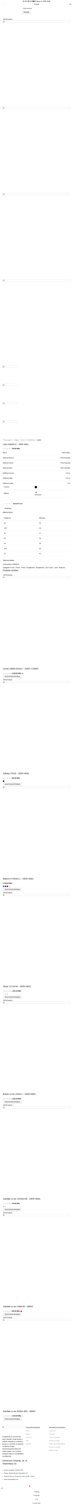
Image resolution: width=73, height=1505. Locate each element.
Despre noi (52, 1431)
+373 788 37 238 (28, 1)
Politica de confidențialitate (57, 1444)
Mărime (6, 493)
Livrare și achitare (54, 1437)
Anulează (38, 495)
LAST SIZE (49, 567)
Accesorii (28, 1437)
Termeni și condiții (54, 1447)
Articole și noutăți (54, 1440)
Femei (23, 440)
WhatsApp (46, 1486)
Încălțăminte (31, 440)
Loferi (39, 440)
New (27, 1440)
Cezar (34, 1486)
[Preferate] (5, 1407)
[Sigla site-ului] (36, 4)
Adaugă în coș (18, 503)
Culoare (6, 487)
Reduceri (62, 567)
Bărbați (28, 1434)
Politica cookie (53, 1450)
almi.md (3, 1486)
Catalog (16, 440)
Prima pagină (7, 440)
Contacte (52, 1434)
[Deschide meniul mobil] (3, 4)
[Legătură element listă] (19, 1475)
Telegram (39, 1486)
